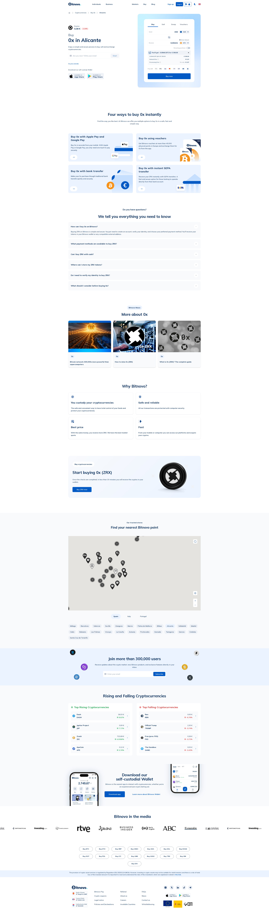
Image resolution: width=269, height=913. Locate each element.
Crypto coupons (100, 896)
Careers (123, 900)
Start (115, 56)
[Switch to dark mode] (195, 4)
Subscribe (159, 674)
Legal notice (99, 900)
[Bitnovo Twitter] (171, 887)
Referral (123, 892)
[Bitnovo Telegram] (190, 887)
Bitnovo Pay (99, 892)
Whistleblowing (148, 904)
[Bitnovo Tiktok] (184, 887)
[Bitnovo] (74, 4)
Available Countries (127, 904)
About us (123, 896)
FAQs (144, 892)
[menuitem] (96, 4)
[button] (199, 4)
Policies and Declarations (104, 904)
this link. (178, 875)
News (144, 896)
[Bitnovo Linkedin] (178, 887)
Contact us (146, 900)
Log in (179, 4)
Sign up (171, 4)
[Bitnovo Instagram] (165, 887)
